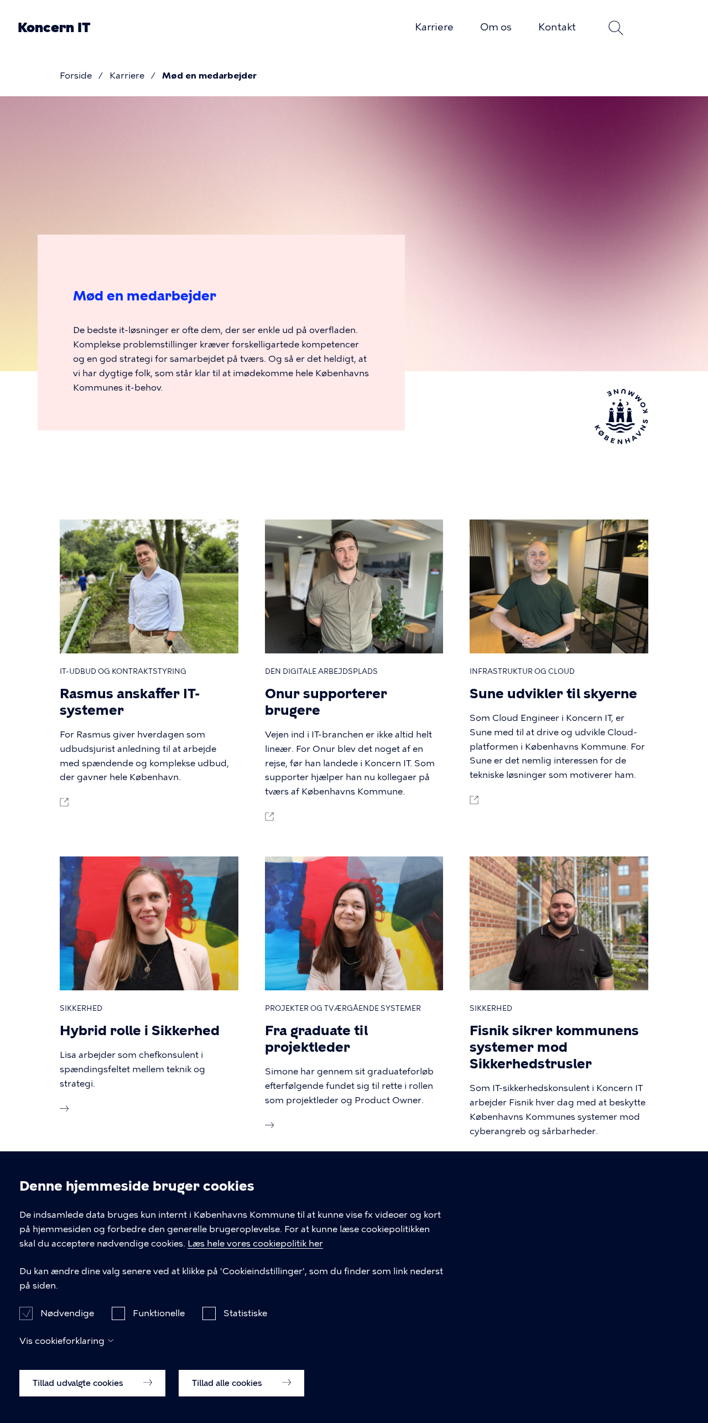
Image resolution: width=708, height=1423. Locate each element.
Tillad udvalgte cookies (79, 1383)
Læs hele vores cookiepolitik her (255, 1243)
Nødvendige (67, 1312)
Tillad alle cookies (228, 1383)
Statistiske (245, 1312)
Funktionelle (159, 1312)
